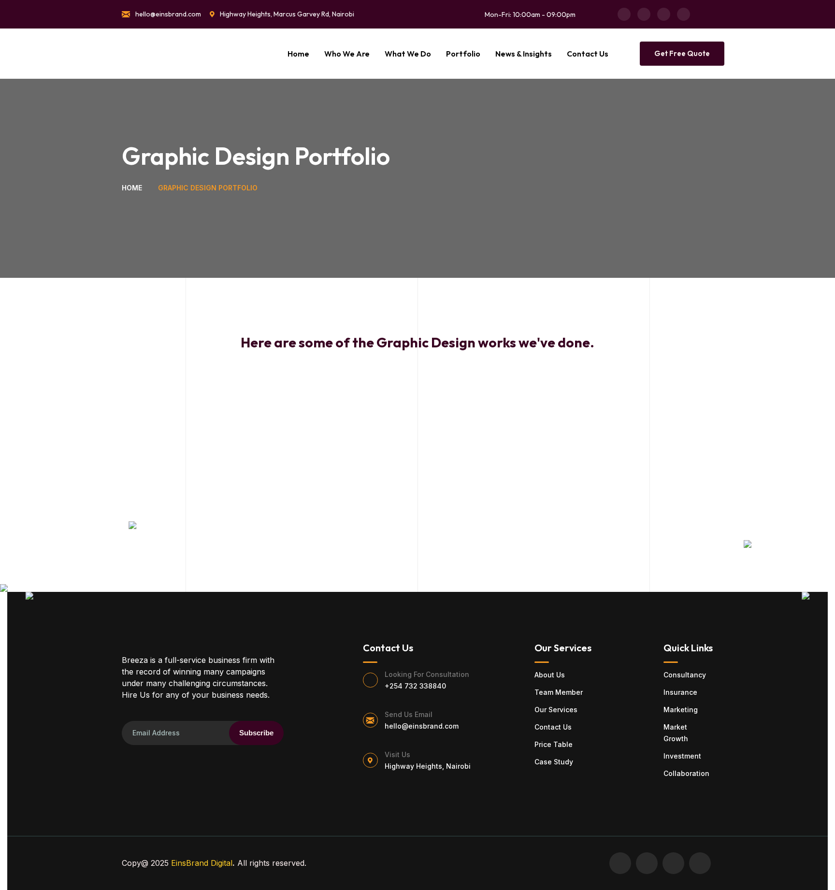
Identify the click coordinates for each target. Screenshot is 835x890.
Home (132, 188)
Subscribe (256, 733)
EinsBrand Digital (201, 863)
